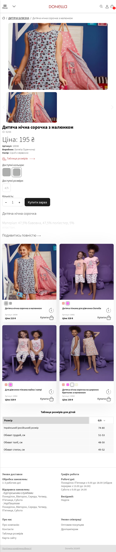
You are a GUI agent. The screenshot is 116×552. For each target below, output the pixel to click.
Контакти (7, 529)
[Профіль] (107, 6)
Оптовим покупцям (72, 524)
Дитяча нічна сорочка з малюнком (23, 308)
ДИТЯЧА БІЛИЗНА (18, 18)
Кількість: (8, 196)
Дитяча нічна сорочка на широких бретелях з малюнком (80, 391)
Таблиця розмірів (17, 158)
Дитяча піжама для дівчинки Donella (81, 308)
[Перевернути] (51, 310)
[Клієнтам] (14, 6)
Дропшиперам (69, 529)
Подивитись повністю (19, 235)
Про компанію (10, 524)
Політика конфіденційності (16, 548)
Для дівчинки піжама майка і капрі (23, 389)
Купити (44, 317)
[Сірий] (6, 172)
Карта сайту (9, 538)
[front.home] (3, 18)
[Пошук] (101, 6)
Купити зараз (37, 202)
